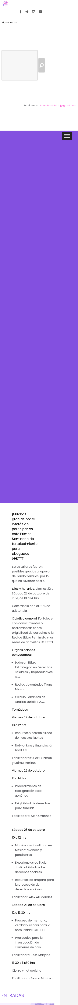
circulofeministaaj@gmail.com (57, 105)
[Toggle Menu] (67, 136)
